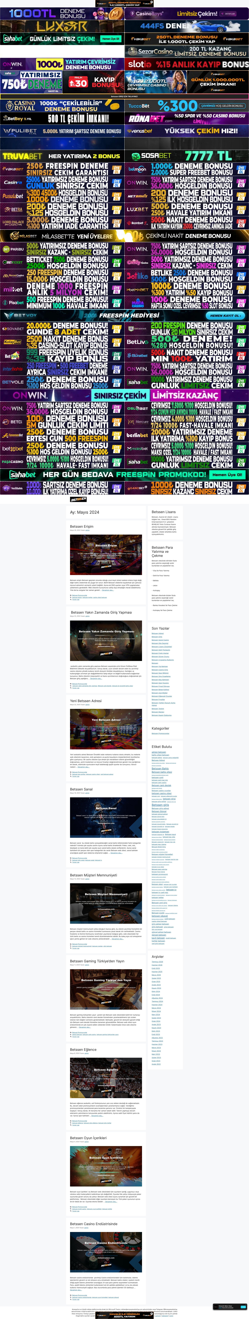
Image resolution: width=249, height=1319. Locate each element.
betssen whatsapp (172, 900)
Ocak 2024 (156, 1021)
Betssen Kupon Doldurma (161, 715)
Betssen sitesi (157, 884)
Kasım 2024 (156, 988)
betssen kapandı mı (158, 834)
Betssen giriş (160, 805)
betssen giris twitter (104, 1123)
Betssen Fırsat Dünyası (161, 686)
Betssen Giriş (157, 637)
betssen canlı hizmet (157, 788)
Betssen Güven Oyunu (160, 657)
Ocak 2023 (156, 1061)
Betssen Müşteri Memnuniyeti (93, 875)
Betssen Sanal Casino (160, 640)
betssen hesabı (170, 826)
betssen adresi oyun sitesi (158, 763)
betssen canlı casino (89, 1034)
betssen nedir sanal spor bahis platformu (162, 862)
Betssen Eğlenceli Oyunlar (162, 696)
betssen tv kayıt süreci (171, 895)
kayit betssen (158, 938)
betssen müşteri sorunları (158, 859)
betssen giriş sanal (78, 860)
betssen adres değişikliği (170, 757)
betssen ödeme (173, 905)
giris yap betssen (157, 929)
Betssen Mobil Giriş (159, 847)
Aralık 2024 (156, 985)
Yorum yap (75, 599)
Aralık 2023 (156, 1025)
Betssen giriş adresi (160, 808)
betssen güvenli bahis (158, 824)
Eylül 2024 (156, 995)
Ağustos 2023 (157, 1038)
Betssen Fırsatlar (158, 700)
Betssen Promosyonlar (79, 595)
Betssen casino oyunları (161, 791)
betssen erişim (77, 597)
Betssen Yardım (158, 709)
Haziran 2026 (157, 965)
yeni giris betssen (158, 944)
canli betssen (169, 919)
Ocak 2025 (156, 982)
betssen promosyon (160, 874)
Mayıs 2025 (156, 975)
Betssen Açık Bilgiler (159, 693)
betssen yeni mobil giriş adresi (159, 905)
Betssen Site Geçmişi (160, 643)
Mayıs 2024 (156, 1008)
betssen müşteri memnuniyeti (81, 946)
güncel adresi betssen (161, 932)
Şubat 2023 (156, 1058)
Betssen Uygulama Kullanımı (163, 660)
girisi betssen (169, 927)
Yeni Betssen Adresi (86, 701)
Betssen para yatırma (159, 869)
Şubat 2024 (156, 1018)
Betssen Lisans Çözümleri (162, 647)
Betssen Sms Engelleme (161, 676)
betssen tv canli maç (160, 892)
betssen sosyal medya (157, 887)
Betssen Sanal (81, 789)
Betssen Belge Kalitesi (160, 690)
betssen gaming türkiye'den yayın (107, 1034)
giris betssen (107, 946)
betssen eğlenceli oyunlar (169, 796)
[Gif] (124, 236)
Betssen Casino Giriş (160, 670)
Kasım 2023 (156, 1028)
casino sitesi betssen (100, 597)
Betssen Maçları (158, 712)
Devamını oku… (108, 590)
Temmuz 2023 (157, 1041)
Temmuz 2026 (157, 962)
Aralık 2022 (156, 1064)
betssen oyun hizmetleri (100, 1297)
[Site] (62, 169)
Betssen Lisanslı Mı (158, 842)
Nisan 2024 (156, 1011)
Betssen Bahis (160, 768)
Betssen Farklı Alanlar (160, 653)
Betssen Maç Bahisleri (160, 680)
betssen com (156, 796)
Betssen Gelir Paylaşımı (161, 650)
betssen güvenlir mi (158, 826)
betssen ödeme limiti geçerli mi (159, 908)
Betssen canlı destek (104, 686)
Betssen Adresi (158, 633)
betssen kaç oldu (169, 837)
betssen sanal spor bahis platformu (160, 882)
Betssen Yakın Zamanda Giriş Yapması (101, 612)
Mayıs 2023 (156, 1048)
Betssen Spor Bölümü (160, 673)
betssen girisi (169, 799)
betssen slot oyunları (170, 884)
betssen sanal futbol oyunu (158, 879)
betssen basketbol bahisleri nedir (160, 775)
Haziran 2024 (157, 1005)
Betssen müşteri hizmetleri (162, 854)
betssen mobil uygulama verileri (159, 852)
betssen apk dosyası (171, 763)
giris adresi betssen (160, 924)
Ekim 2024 (156, 991)
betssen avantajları (156, 765)
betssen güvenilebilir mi (159, 819)
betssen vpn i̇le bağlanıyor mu (159, 900)
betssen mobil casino (79, 1209)
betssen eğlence (77, 1123)
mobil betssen (171, 938)
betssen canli (157, 777)
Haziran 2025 (157, 972)
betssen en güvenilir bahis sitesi (122, 686)
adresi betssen (77, 1034)
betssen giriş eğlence (91, 1123)
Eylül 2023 (156, 1034)
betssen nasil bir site (171, 859)
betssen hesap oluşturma (160, 829)
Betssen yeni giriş (159, 903)
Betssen (155, 663)
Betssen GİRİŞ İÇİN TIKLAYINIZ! (124, 96)
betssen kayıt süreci (157, 837)
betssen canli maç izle (160, 780)
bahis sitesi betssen (160, 755)
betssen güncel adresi (160, 814)
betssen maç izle (170, 842)
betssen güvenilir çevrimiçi (158, 821)
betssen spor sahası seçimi (158, 890)
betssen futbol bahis (157, 799)
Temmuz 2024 (157, 1001)
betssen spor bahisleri (171, 887)
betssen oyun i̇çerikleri (94, 1209)
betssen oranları (97, 946)
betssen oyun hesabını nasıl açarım (160, 864)
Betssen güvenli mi (172, 824)
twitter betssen (158, 941)
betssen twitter (87, 597)
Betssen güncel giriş (158, 816)
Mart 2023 (156, 1054)
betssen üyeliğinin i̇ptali (171, 913)
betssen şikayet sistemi (158, 919)
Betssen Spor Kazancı (160, 683)
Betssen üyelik (158, 913)
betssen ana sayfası (78, 774)
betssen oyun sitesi (158, 867)
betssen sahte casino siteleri (159, 877)
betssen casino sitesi (93, 774)
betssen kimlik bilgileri (157, 839)
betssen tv (98, 860)
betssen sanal (89, 860)
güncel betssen (159, 935)
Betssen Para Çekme (158, 872)
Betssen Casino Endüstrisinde (93, 1224)
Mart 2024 (156, 1015)
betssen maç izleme (159, 844)
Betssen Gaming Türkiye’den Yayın (97, 961)
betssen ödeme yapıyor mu (158, 910)
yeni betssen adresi (107, 774)
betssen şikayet (113, 1297)
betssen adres (157, 758)
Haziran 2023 (157, 1044)
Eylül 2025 (156, 968)
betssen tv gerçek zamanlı (158, 895)
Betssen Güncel (159, 811)
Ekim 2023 (156, 1031)
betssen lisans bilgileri (169, 839)
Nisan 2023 (156, 1051)
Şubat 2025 (156, 978)
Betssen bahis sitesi (162, 772)
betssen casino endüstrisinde (81, 1297)
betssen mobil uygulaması (158, 849)
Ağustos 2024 (157, 998)
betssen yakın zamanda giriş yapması (84, 686)
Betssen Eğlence (83, 1049)
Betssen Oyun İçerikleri (88, 1138)
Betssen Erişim (81, 526)
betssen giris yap (171, 801)
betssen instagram (160, 831)
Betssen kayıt (170, 834)
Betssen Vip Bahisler (160, 666)
